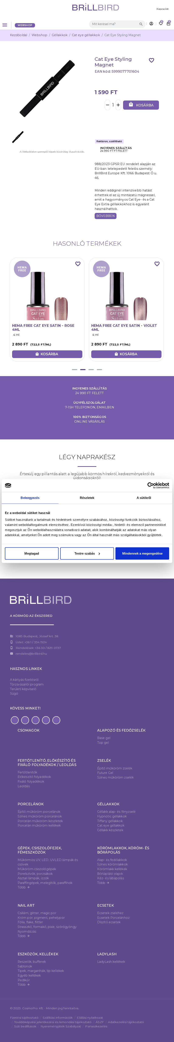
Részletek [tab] (87, 498)
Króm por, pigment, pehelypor (41, 918)
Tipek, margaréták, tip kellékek (41, 971)
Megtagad (31, 553)
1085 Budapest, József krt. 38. (37, 636)
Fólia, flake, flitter (30, 922)
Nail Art (26, 905)
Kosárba (141, 104)
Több (24, 887)
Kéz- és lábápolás (110, 878)
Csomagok (28, 730)
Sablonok (25, 966)
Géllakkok (59, 35)
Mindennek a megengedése (142, 553)
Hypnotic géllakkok (112, 816)
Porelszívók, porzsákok (35, 874)
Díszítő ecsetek (109, 922)
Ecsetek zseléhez (110, 913)
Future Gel (105, 773)
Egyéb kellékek (29, 975)
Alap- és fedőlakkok (112, 860)
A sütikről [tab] (144, 498)
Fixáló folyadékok (31, 781)
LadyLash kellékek (111, 962)
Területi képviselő (23, 689)
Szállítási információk (58, 1017)
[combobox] (114, 24)
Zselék (104, 761)
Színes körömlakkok (112, 864)
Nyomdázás (27, 931)
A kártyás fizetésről (24, 680)
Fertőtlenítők (27, 772)
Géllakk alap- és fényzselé (116, 812)
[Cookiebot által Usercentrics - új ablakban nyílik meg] (150, 485)
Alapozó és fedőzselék (121, 730)
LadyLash (106, 954)
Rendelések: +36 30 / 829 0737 (38, 648)
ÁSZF (100, 1022)
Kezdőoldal (18, 35)
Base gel (103, 738)
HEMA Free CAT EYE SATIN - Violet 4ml (45, 328)
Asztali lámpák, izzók (33, 878)
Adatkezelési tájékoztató (126, 1022)
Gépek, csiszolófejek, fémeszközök (40, 850)
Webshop (25, 25)
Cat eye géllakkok (86, 35)
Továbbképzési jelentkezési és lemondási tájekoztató (52, 1022)
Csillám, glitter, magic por (37, 913)
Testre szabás (84, 553)
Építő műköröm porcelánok (39, 812)
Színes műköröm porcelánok (40, 816)
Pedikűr (24, 980)
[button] (74, 369)
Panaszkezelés (96, 1026)
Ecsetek (105, 905)
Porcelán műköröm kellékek (39, 825)
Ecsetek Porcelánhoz (113, 918)
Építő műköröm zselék (114, 768)
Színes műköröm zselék (115, 777)
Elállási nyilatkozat (90, 1017)
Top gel (103, 743)
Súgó (14, 693)
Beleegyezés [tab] (30, 498)
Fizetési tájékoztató (24, 1017)
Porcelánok (31, 804)
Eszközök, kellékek (38, 954)
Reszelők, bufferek (32, 962)
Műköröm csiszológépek (37, 869)
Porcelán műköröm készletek (40, 821)
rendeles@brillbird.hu (31, 653)
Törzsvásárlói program (27, 684)
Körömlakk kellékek (112, 869)
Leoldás (24, 786)
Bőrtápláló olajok (110, 874)
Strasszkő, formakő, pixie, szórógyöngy (47, 927)
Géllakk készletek (110, 830)
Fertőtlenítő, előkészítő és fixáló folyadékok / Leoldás (47, 763)
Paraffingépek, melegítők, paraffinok (45, 883)
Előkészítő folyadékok (34, 777)
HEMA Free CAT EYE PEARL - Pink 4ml (122, 328)
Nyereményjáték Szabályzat (61, 1026)
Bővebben (105, 216)
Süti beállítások (25, 1026)
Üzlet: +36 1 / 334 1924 (31, 642)
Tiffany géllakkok (110, 821)
